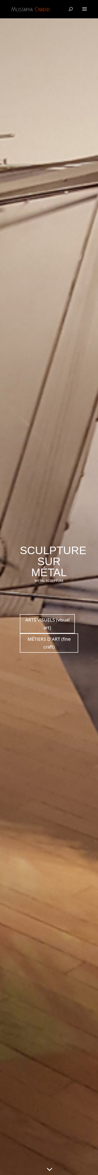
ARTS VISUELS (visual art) (47, 624)
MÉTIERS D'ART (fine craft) (49, 643)
